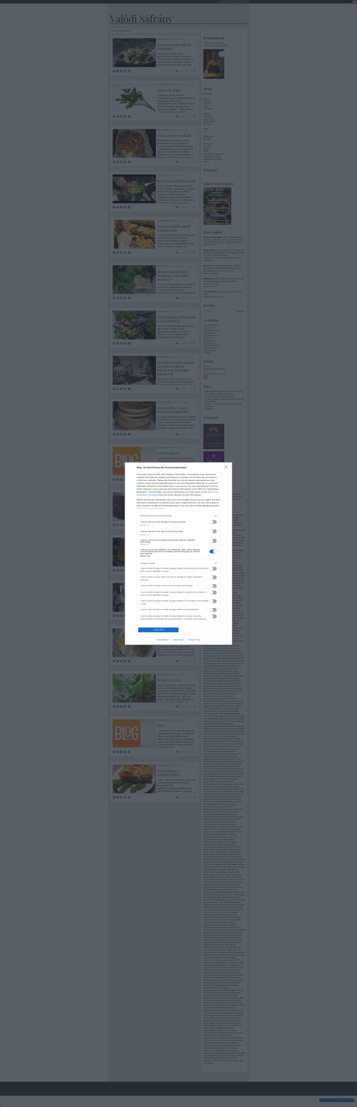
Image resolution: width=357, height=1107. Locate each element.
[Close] (226, 467)
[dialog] (178, 553)
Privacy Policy (194, 640)
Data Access (178, 640)
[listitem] (178, 515)
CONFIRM (158, 630)
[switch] (213, 522)
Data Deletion (163, 640)
